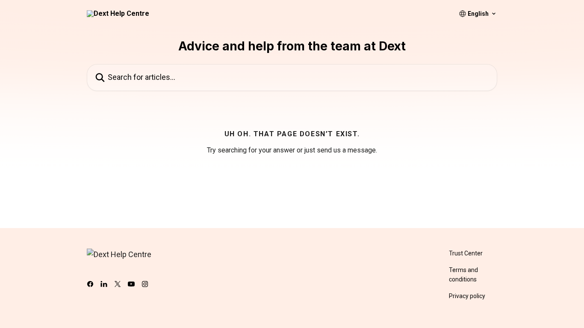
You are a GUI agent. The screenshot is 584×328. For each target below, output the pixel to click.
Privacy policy (467, 296)
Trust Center (466, 253)
